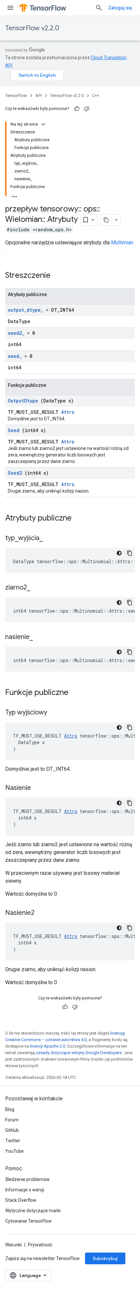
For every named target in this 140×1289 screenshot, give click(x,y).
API (38, 95)
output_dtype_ (25, 310)
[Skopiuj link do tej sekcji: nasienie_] (41, 637)
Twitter (12, 1140)
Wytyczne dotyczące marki (33, 1210)
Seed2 (15, 473)
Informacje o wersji (24, 1189)
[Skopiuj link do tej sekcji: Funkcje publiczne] (74, 693)
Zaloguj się (120, 7)
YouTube (14, 1151)
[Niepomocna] (86, 109)
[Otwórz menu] (10, 8)
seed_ (15, 356)
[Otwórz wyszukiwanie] (99, 8)
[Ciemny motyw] (119, 553)
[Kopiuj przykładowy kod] (129, 553)
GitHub (12, 1130)
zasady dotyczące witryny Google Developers (79, 1052)
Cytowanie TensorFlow (28, 1221)
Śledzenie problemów (27, 1179)
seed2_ (16, 333)
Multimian (122, 242)
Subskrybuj (105, 1258)
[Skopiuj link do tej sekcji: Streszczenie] (58, 276)
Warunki (13, 1244)
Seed (14, 430)
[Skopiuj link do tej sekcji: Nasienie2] (42, 913)
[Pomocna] (77, 109)
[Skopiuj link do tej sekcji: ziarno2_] (38, 588)
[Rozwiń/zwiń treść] (43, 124)
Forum (12, 1119)
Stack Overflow (20, 1200)
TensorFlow (16, 95)
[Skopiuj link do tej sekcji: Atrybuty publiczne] (78, 518)
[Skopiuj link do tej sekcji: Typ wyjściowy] (55, 713)
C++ (95, 95)
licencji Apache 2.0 (47, 1046)
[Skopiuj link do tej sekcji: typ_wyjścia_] (50, 538)
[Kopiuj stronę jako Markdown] (106, 219)
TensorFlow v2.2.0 (32, 28)
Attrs (67, 412)
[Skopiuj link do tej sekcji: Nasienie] (39, 788)
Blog (9, 1109)
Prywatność (40, 1244)
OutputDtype (23, 401)
